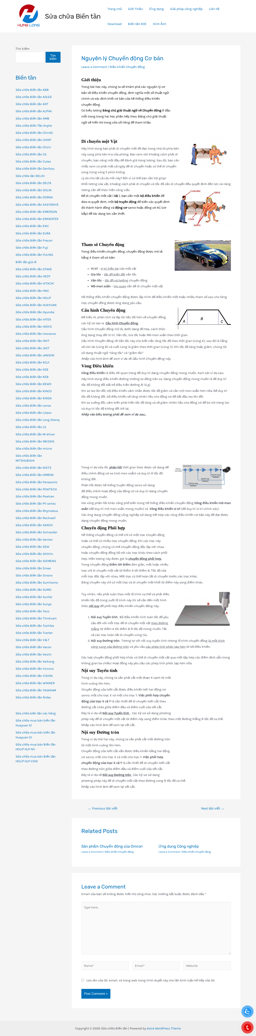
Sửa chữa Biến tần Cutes (33, 161)
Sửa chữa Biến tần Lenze (33, 405)
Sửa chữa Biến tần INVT (32, 341)
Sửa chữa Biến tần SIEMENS (36, 561)
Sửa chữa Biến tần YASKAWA (36, 690)
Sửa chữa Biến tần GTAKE (34, 269)
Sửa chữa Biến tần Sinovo (34, 575)
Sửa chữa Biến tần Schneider (36, 532)
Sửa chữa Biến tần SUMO (33, 589)
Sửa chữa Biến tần (73, 16)
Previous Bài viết (103, 808)
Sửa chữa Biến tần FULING (34, 255)
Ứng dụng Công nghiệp (179, 846)
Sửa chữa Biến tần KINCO (34, 391)
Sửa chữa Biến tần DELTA (33, 183)
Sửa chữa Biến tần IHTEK (33, 319)
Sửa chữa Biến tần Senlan (34, 539)
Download (115, 24)
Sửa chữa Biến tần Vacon (33, 647)
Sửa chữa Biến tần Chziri (33, 147)
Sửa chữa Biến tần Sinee (33, 568)
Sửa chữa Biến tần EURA (33, 233)
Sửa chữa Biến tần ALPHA (34, 111)
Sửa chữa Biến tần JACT (32, 348)
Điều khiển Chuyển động (127, 67)
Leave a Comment (94, 67)
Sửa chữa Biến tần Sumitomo (37, 582)
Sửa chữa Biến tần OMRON (35, 475)
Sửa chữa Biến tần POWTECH (36, 489)
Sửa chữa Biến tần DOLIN (34, 190)
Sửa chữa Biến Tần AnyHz (34, 125)
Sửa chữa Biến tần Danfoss (35, 168)
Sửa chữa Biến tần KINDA (34, 398)
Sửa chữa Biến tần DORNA (34, 197)
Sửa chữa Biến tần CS (31, 154)
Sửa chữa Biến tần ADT (32, 104)
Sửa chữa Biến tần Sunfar (34, 597)
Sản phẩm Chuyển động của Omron (112, 846)
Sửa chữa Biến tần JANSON (35, 355)
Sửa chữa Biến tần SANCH (34, 525)
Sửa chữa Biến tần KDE (32, 369)
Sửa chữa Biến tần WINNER (35, 683)
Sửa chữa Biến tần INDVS (34, 326)
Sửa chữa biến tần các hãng (36, 713)
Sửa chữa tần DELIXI (30, 176)
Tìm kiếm (22, 48)
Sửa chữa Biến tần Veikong (35, 661)
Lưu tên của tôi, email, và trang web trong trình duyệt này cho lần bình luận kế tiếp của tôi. (150, 980)
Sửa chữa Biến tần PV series (36, 503)
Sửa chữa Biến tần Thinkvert (36, 618)
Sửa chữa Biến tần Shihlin (34, 554)
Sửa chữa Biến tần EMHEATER (37, 219)
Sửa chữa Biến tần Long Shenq (38, 420)
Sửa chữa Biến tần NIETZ (33, 467)
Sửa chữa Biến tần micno (34, 448)
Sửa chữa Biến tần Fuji (32, 247)
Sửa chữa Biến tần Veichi (34, 654)
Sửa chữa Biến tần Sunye (34, 604)
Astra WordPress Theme (164, 1028)
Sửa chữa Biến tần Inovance (36, 334)
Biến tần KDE (137, 24)
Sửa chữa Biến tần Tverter (34, 633)
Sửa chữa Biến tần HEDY (33, 276)
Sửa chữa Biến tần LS (31, 427)
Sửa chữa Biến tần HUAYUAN (36, 305)
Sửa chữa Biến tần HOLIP (33, 298)
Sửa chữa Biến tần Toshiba (35, 625)
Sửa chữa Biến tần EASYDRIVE (37, 204)
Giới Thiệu (135, 9)
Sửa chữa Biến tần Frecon (34, 240)
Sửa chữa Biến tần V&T (32, 640)
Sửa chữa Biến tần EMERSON (36, 212)
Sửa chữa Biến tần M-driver (35, 434)
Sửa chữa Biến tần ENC (32, 226)
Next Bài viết (212, 808)
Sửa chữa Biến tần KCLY (32, 362)
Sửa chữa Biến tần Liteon (34, 413)
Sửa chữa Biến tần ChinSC (34, 133)
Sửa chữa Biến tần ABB (32, 90)
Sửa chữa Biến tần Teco (32, 611)
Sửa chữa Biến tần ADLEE (34, 97)
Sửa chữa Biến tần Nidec (33, 697)
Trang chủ (115, 9)
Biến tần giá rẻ (26, 262)
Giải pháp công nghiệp (186, 9)
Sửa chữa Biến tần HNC (32, 291)
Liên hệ (214, 9)
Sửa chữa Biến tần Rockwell (36, 518)
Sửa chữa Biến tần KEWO (33, 384)
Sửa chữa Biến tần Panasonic (37, 482)
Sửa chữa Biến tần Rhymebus (37, 511)
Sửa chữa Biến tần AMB (32, 118)
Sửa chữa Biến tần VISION (34, 676)
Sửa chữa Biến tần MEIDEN (35, 441)
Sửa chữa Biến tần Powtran (35, 496)
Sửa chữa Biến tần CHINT (34, 140)
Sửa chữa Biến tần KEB (32, 377)
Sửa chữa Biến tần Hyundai (35, 312)
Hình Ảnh (159, 24)
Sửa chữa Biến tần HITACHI (35, 283)
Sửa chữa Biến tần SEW (32, 546)
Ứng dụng (156, 9)
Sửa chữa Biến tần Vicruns (35, 668)
